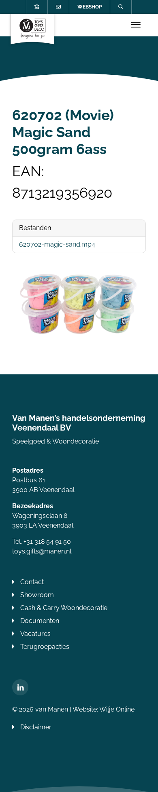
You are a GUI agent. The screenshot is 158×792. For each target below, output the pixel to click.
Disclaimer (35, 727)
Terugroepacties (44, 646)
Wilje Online (117, 709)
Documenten (39, 621)
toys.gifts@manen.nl (41, 551)
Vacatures (35, 634)
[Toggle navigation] (136, 25)
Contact (32, 582)
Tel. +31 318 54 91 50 (41, 541)
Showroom (37, 595)
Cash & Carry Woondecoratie (63, 608)
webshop (89, 7)
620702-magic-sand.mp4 (57, 244)
